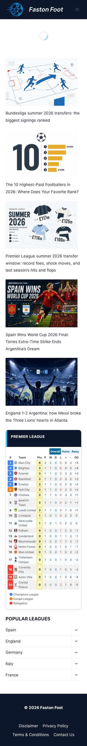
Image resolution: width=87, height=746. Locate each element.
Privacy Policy (55, 726)
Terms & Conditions (31, 734)
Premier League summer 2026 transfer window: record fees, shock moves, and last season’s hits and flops (43, 263)
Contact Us (64, 734)
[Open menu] (77, 9)
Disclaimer (28, 726)
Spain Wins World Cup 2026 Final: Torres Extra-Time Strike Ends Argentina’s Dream (37, 341)
